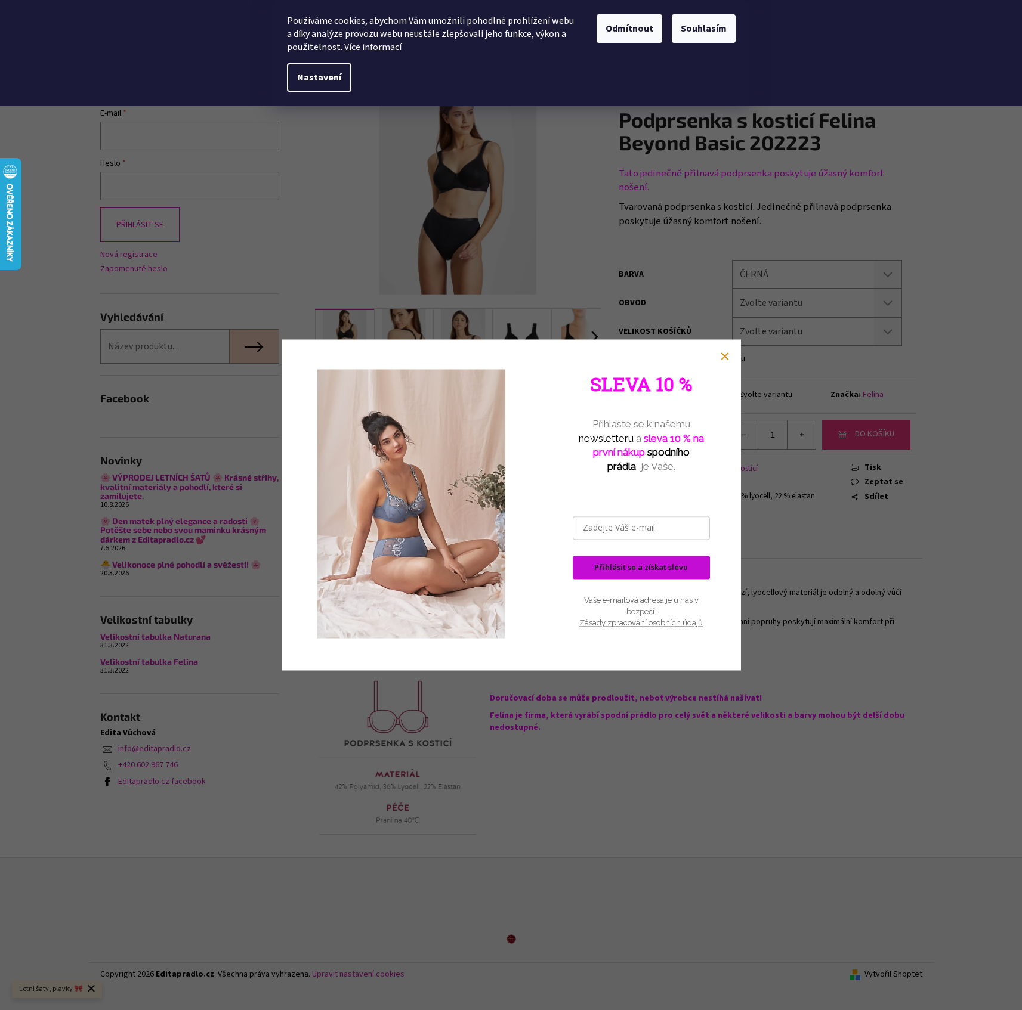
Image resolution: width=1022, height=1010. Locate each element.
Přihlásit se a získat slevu (641, 567)
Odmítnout (629, 28)
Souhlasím (704, 28)
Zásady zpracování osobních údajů (641, 622)
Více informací (373, 47)
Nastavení (319, 77)
